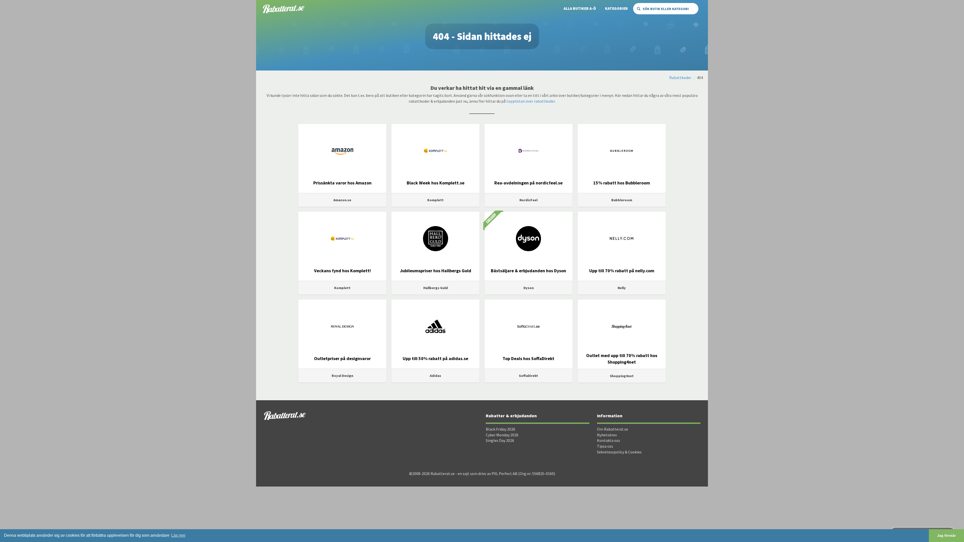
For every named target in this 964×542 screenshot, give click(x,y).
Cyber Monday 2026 (502, 434)
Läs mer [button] (178, 535)
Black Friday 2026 (500, 429)
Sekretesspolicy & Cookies (619, 451)
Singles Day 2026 (500, 440)
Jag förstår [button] (946, 535)
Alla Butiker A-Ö (580, 8)
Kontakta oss (608, 440)
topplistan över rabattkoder (530, 101)
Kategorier (616, 8)
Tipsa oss (605, 446)
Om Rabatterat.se (612, 429)
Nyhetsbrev (607, 434)
